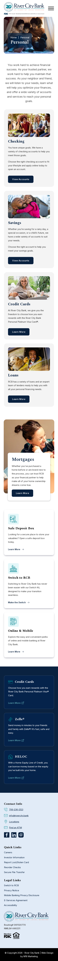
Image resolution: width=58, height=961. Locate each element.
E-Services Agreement (15, 900)
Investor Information (14, 857)
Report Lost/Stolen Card (16, 862)
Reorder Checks (12, 867)
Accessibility (10, 905)
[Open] (51, 8)
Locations (14, 821)
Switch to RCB (11, 885)
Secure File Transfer (14, 872)
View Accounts (20, 179)
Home (13, 37)
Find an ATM (15, 827)
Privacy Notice (11, 890)
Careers (8, 852)
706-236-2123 (16, 809)
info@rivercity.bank (19, 815)
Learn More (18, 331)
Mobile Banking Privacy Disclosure (21, 895)
